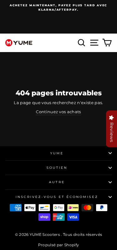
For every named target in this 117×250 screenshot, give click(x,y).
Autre (57, 182)
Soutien (57, 168)
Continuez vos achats (58, 111)
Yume (57, 153)
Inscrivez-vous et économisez (57, 197)
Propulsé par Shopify (58, 244)
